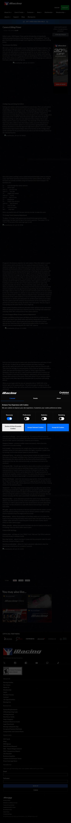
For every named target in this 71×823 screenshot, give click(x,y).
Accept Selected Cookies (35, 427)
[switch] (26, 418)
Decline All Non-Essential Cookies (13, 427)
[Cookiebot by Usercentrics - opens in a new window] (61, 393)
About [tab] (59, 398)
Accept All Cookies (58, 427)
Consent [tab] (12, 398)
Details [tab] (35, 398)
